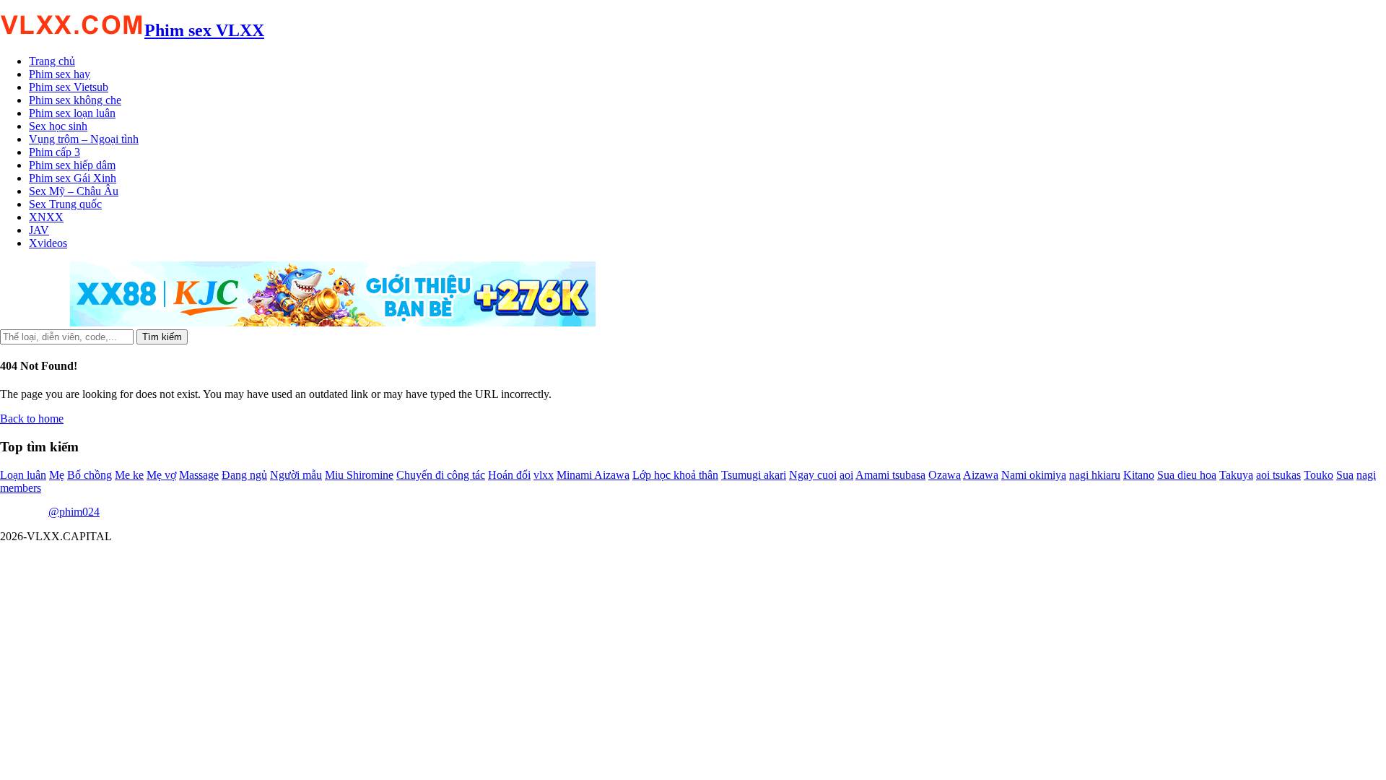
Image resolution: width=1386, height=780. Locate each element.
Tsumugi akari (753, 475)
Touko (1318, 475)
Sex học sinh (58, 126)
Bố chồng (89, 475)
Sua (1345, 475)
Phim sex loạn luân (72, 113)
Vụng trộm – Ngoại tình (84, 139)
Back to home (32, 418)
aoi (846, 475)
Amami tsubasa (890, 475)
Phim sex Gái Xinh (72, 178)
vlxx (543, 475)
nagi (1366, 475)
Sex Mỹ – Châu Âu (73, 191)
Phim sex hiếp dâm (72, 165)
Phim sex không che (75, 100)
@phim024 (74, 512)
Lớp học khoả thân (675, 475)
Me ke (129, 475)
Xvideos (48, 243)
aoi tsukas (1278, 475)
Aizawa (980, 475)
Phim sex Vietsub (68, 87)
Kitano (1138, 475)
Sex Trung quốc (65, 204)
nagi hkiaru (1094, 475)
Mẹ (56, 475)
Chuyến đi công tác (440, 475)
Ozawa (944, 475)
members (20, 488)
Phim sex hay (59, 74)
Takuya (1236, 475)
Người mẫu (296, 475)
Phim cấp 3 (54, 152)
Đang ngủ (244, 475)
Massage (199, 475)
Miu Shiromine (359, 475)
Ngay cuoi (813, 475)
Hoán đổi (509, 475)
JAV (39, 230)
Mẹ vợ (161, 475)
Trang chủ (52, 61)
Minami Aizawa (593, 475)
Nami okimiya (1033, 475)
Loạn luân (23, 475)
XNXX (46, 217)
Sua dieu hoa (1186, 475)
